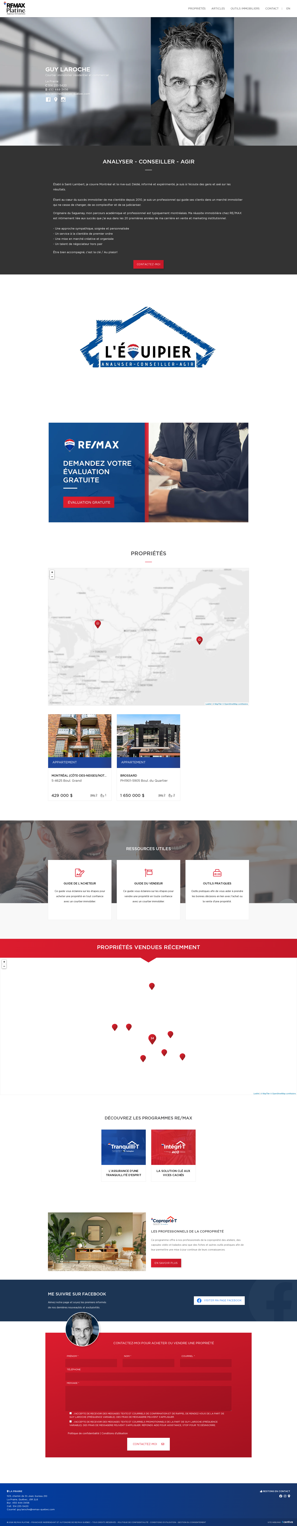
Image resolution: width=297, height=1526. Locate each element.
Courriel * (188, 1356)
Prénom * (73, 1356)
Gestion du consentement (192, 1522)
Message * (73, 1383)
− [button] (52, 576)
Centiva (287, 1522)
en (288, 8)
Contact (272, 8)
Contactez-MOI (145, 1444)
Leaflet (208, 703)
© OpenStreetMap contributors (235, 703)
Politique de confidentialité (83, 1433)
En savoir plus (166, 1263)
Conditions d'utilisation (115, 1433)
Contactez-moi (148, 264)
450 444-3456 (58, 89)
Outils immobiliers (245, 8)
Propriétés (197, 8)
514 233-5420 (57, 85)
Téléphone (74, 1370)
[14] (152, 1044)
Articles (218, 8)
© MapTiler (217, 703)
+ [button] (52, 572)
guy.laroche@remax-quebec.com (67, 93)
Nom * (127, 1356)
